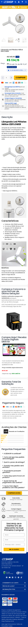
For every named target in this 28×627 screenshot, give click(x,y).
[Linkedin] (12, 577)
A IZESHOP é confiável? (12, 453)
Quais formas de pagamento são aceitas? (12, 482)
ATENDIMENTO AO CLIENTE (10, 583)
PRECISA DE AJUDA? (8, 586)
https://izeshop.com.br (8, 621)
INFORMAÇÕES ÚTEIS (8, 589)
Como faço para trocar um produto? (13, 476)
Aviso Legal (4, 624)
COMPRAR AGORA (14, 493)
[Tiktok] (21, 577)
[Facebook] (6, 577)
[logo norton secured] (20, 572)
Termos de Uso (11, 624)
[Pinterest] (18, 577)
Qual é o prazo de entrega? (14, 462)
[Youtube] (9, 577)
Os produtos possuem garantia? (11, 471)
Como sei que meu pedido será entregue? (13, 458)
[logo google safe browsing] (8, 572)
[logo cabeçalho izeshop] (8, 2)
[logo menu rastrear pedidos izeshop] (22, 2)
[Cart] (26, 2)
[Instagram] (15, 577)
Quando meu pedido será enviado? (13, 466)
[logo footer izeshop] (7, 559)
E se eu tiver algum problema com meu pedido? (13, 487)
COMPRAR (20, 77)
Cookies (10, 626)
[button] (15, 2)
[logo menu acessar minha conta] (19, 1)
